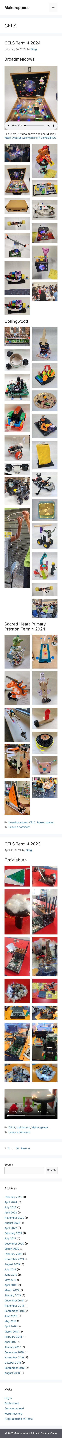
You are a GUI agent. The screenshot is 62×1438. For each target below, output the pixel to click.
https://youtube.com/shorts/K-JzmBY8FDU (30, 137)
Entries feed (12, 1403)
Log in (8, 1398)
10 (18, 1148)
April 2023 (11, 1212)
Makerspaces (17, 7)
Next (25, 1148)
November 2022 (14, 1217)
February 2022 (13, 1233)
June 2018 (11, 1316)
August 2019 (12, 1264)
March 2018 (12, 1331)
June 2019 (11, 1274)
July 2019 (10, 1269)
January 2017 (13, 1347)
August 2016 (12, 1373)
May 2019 (10, 1279)
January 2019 (13, 1295)
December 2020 (14, 1243)
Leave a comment (19, 827)
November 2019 (14, 1259)
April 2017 (11, 1341)
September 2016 (15, 1367)
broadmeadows (18, 822)
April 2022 (11, 1228)
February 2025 (13, 1197)
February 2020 (13, 1253)
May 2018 (10, 1321)
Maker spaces (45, 822)
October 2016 (13, 1362)
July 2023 (10, 1207)
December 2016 (14, 1352)
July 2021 (10, 1238)
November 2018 (14, 1305)
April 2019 (11, 1285)
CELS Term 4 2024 (22, 43)
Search (9, 1164)
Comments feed (14, 1408)
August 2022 (12, 1222)
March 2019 (12, 1290)
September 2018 (15, 1310)
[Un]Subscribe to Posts (19, 1418)
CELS (32, 822)
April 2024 (11, 1202)
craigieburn (23, 1127)
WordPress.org (13, 1413)
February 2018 (13, 1336)
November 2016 (14, 1357)
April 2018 (11, 1326)
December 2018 (14, 1300)
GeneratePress (49, 1433)
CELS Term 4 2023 (22, 843)
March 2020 (12, 1248)
